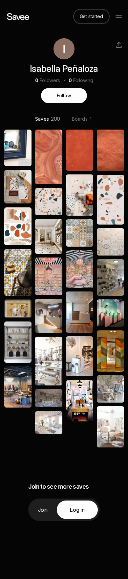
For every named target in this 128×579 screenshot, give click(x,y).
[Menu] (119, 16)
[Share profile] (118, 44)
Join (43, 509)
